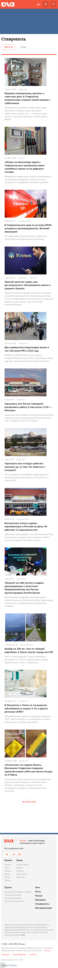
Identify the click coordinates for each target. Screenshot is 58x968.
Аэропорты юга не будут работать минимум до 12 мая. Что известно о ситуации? (25, 467)
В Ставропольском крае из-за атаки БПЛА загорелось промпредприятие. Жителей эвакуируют (28, 228)
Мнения (7, 871)
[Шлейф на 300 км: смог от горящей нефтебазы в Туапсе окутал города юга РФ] (29, 627)
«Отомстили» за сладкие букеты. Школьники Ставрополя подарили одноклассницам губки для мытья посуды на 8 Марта (28, 769)
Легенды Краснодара (12, 895)
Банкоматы (20, 877)
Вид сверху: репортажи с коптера (17, 892)
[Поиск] (46, 4)
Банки (19, 860)
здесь (23, 935)
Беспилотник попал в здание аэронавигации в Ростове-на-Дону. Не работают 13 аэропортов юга (26, 526)
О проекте (5, 954)
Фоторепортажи (43, 908)
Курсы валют (21, 874)
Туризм (8, 887)
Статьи (6, 868)
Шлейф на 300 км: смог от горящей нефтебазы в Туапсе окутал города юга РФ (29, 650)
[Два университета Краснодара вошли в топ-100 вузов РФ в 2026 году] (29, 326)
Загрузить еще (29, 802)
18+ (39, 4)
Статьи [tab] (23, 47)
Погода (7, 877)
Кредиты (20, 871)
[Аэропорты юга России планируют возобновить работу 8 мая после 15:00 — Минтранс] (29, 382)
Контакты (33, 954)
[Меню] (53, 4)
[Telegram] (13, 854)
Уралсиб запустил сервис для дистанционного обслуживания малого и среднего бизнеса (28, 285)
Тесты (38, 891)
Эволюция (40, 899)
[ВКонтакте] (6, 854)
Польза (38, 895)
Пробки (7, 880)
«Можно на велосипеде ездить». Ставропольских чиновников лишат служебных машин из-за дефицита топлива (24, 166)
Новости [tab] (8, 47)
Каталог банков (22, 864)
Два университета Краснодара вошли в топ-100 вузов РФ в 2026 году (27, 349)
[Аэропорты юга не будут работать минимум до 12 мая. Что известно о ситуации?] (29, 442)
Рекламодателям (19, 954)
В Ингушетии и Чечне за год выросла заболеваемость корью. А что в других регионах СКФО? (26, 708)
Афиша (7, 874)
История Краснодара (12, 898)
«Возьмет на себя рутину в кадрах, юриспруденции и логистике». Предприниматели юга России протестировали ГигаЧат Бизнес (24, 587)
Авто (37, 887)
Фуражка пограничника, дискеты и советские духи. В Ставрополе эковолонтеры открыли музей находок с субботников (28, 98)
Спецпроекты (42, 903)
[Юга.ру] (7, 4)
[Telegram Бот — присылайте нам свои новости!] (19, 854)
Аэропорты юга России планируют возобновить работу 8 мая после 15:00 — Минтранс (28, 407)
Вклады (19, 868)
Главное (8, 860)
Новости (7, 864)
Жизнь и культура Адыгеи (14, 901)
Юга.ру (23, 840)
